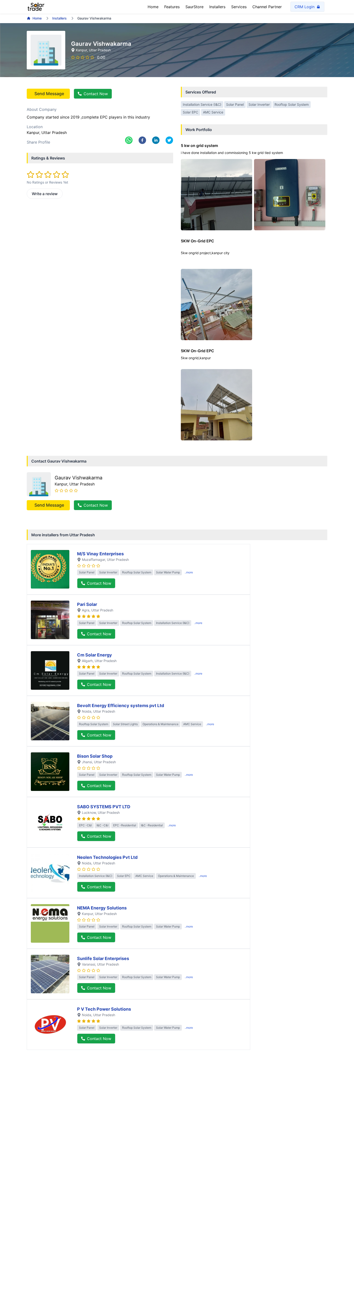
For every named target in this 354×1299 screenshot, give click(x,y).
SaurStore (194, 6)
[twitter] (169, 140)
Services (239, 6)
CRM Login (305, 6)
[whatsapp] (129, 140)
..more (189, 572)
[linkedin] (156, 140)
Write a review (45, 193)
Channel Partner (267, 6)
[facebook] (142, 140)
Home (153, 6)
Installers (217, 6)
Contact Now (96, 93)
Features (172, 6)
